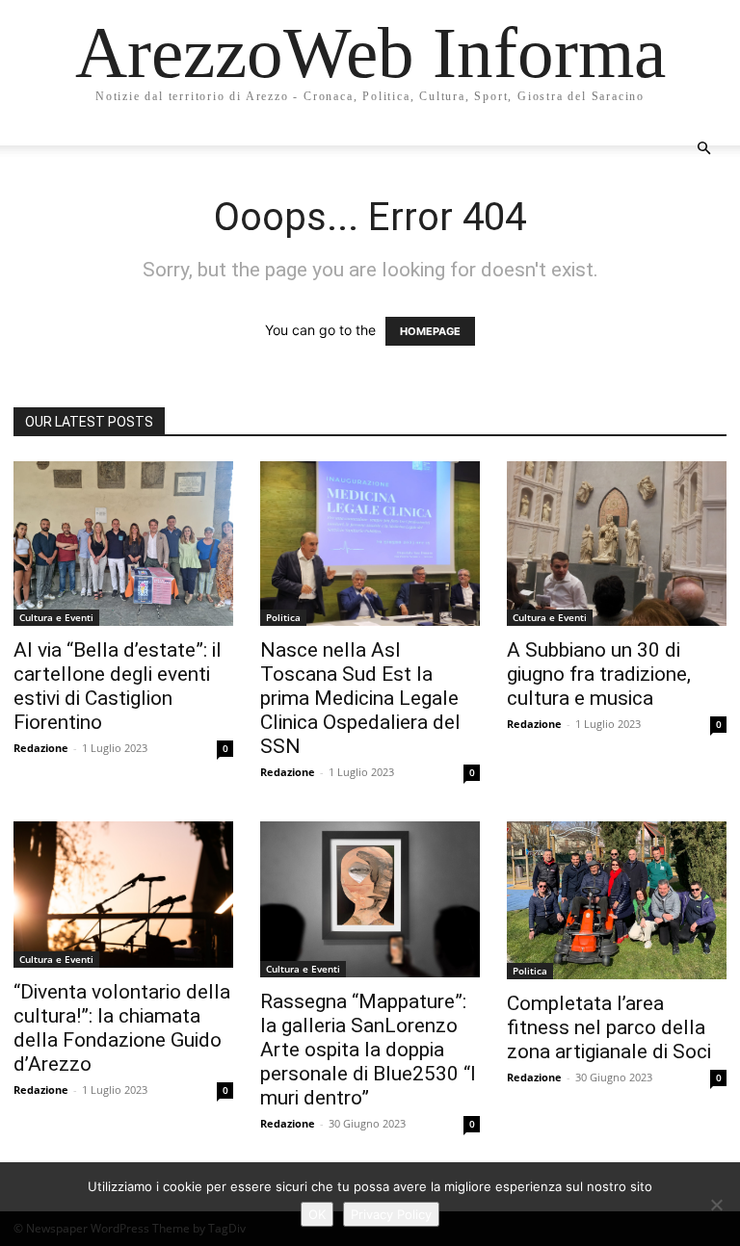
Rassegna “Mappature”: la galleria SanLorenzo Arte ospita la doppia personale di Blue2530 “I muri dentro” (368, 1049)
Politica (283, 617)
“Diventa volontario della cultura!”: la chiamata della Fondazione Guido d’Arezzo (121, 1028)
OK (317, 1214)
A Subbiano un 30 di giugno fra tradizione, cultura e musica (599, 674)
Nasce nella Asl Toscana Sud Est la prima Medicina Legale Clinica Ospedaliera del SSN (360, 698)
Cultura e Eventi (56, 617)
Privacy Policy (391, 1214)
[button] (703, 149)
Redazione (40, 747)
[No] (716, 1204)
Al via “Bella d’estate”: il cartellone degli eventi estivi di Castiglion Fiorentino (117, 686)
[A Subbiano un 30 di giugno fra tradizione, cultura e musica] (617, 543)
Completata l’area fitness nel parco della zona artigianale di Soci (609, 1027)
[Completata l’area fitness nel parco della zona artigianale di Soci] (617, 900)
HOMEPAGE (430, 331)
